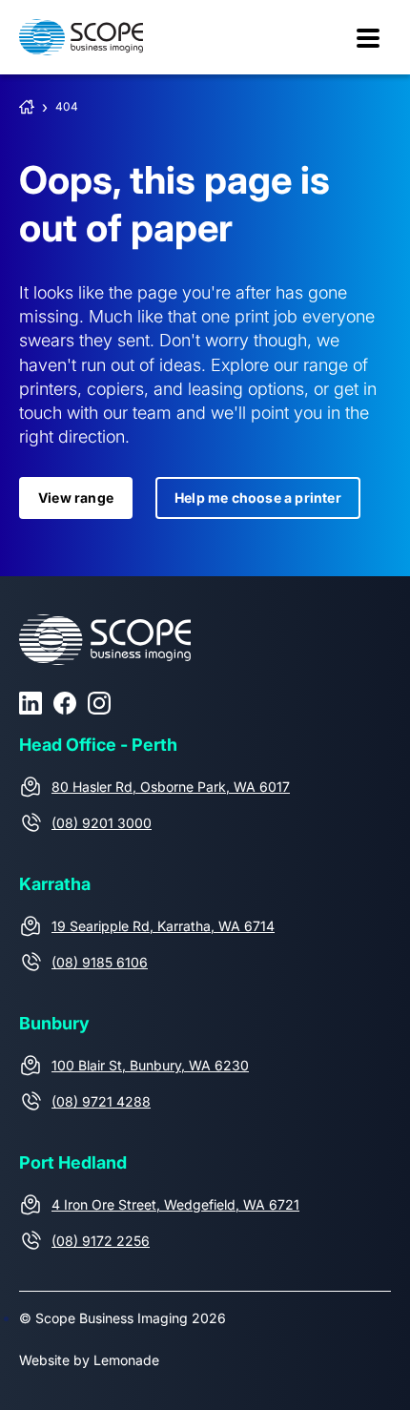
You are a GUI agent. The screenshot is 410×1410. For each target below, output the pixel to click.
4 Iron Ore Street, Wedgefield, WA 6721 (175, 1204)
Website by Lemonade (89, 1360)
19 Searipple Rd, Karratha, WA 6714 (163, 926)
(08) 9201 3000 (101, 823)
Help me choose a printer (257, 497)
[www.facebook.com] (64, 703)
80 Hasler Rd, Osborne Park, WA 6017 (170, 786)
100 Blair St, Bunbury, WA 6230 (150, 1065)
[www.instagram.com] (99, 703)
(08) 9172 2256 (100, 1241)
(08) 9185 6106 (99, 962)
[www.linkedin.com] (30, 703)
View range (75, 497)
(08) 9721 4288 (101, 1101)
